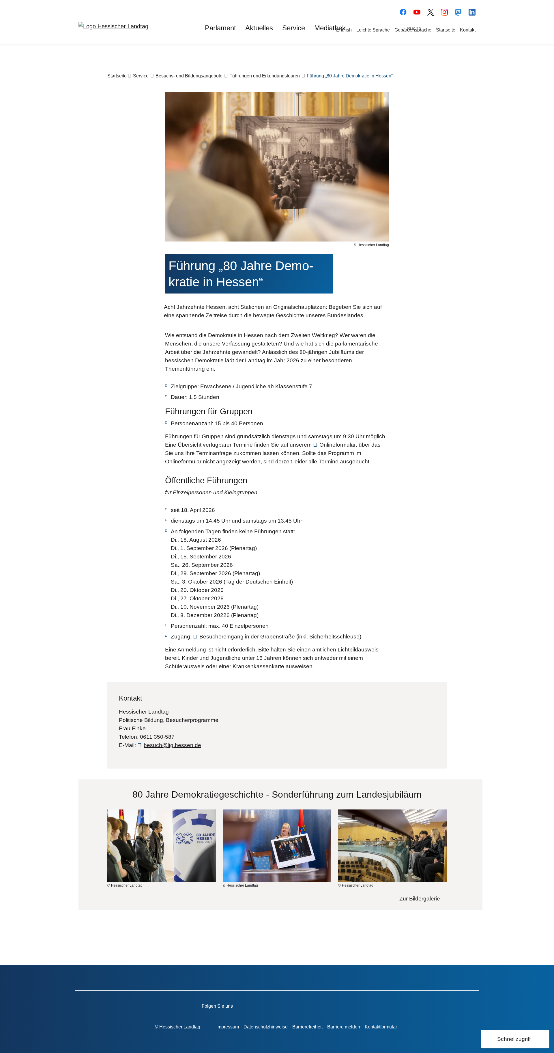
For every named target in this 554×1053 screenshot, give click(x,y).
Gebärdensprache (412, 29)
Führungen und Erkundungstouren (264, 75)
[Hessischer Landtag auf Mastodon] (458, 11)
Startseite (445, 29)
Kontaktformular (381, 1026)
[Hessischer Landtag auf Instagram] (314, 1005)
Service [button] (293, 28)
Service (141, 75)
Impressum (227, 1026)
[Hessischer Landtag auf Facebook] (265, 1005)
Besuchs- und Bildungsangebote (189, 75)
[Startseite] (113, 26)
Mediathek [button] (330, 28)
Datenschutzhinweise (266, 1026)
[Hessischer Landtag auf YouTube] (416, 11)
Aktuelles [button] (259, 28)
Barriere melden (343, 1026)
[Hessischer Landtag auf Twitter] (298, 1005)
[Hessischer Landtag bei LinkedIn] (347, 1005)
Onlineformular (337, 445)
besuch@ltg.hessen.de (172, 745)
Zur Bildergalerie (419, 899)
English (344, 29)
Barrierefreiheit (307, 1026)
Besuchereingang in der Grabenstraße (247, 637)
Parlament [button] (220, 28)
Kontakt (468, 29)
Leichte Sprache (373, 29)
